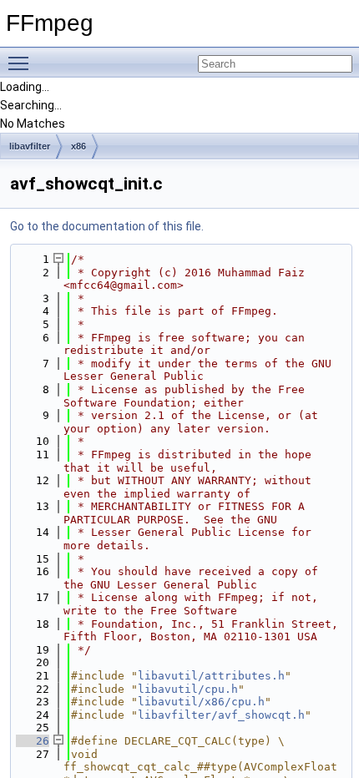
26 (32, 741)
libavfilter (29, 146)
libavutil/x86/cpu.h (201, 701)
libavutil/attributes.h (211, 675)
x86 (78, 146)
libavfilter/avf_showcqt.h (221, 715)
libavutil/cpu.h (188, 689)
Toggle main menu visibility (22, 63)
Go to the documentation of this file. (107, 226)
